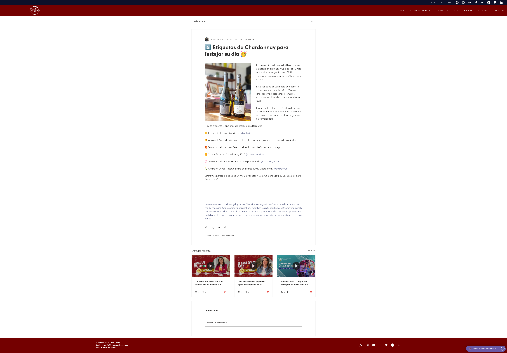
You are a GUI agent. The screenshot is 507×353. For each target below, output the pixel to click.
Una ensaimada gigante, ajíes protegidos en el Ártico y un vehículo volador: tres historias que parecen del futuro (252, 283)
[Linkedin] (501, 2)
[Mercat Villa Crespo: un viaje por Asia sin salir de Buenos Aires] (296, 266)
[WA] (457, 2)
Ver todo (312, 250)
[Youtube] (469, 2)
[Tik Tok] (488, 2)
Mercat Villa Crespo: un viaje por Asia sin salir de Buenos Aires (294, 283)
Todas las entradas (198, 21)
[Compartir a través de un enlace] (225, 227)
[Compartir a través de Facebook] (206, 227)
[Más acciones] (300, 39)
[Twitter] (482, 2)
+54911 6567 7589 (112, 342)
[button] (433, 2)
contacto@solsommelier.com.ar (115, 345)
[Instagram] (463, 2)
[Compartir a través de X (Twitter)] (212, 227)
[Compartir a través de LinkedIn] (219, 227)
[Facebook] (476, 2)
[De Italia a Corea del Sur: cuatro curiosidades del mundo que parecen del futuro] (211, 266)
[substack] (495, 2)
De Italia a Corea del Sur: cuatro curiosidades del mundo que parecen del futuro (209, 283)
